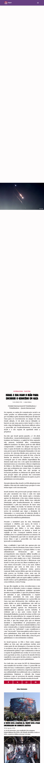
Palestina (27, 391)
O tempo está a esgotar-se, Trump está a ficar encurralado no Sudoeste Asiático (22, 724)
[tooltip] (8, 682)
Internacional (18, 391)
